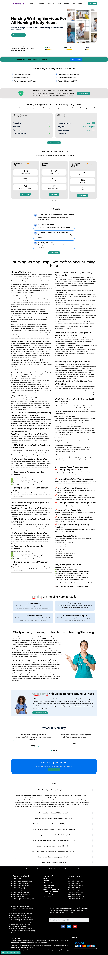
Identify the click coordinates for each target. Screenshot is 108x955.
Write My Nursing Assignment (22, 894)
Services (31, 3)
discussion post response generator (22, 909)
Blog (45, 878)
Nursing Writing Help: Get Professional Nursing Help (54, 264)
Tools (78, 3)
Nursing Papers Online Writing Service (24, 899)
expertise (40, 336)
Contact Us (52, 869)
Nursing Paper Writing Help (21, 885)
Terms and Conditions (77, 869)
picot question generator (19, 933)
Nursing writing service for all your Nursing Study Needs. (54, 104)
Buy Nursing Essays (74, 888)
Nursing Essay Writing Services (22, 881)
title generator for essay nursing (21, 917)
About (65, 3)
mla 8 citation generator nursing (21, 924)
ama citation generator (18, 926)
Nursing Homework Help (20, 883)
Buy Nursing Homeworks (75, 881)
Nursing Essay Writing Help (76, 896)
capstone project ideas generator (22, 920)
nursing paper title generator (20, 915)
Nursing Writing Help (21, 272)
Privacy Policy (63, 869)
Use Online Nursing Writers (76, 885)
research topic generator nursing (21, 928)
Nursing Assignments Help (76, 898)
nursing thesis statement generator (22, 911)
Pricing (46, 881)
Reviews (59, 3)
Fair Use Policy (48, 883)
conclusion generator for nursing (21, 913)
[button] (12, 179)
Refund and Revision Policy (52, 889)
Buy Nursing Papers (74, 883)
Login (73, 3)
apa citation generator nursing (21, 922)
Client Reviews (41, 869)
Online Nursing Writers (19, 890)
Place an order (18, 35)
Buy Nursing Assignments (76, 890)
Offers (40, 3)
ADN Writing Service (19, 896)
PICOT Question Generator (26, 392)
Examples (49, 3)
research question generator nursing (23, 931)
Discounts (71, 879)
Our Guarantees (29, 869)
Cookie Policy (48, 894)
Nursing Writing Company (21, 892)
